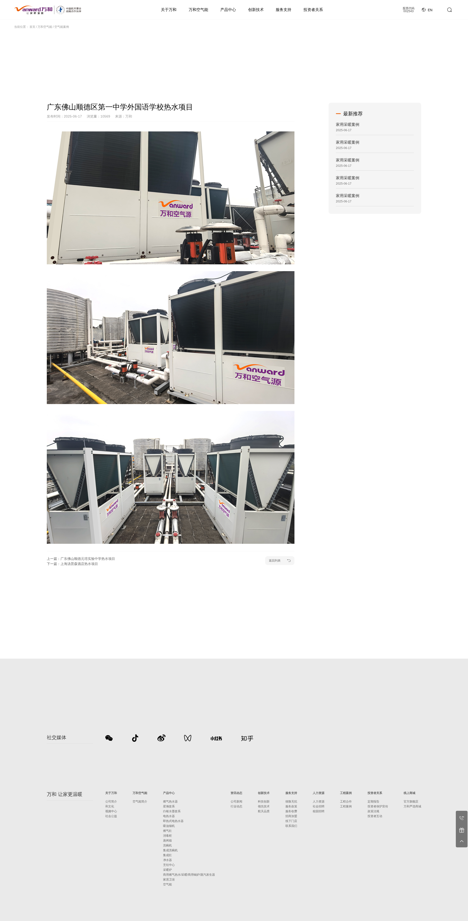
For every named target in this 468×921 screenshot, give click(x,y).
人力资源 (318, 793)
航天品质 (264, 811)
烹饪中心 (169, 865)
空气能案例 (61, 27)
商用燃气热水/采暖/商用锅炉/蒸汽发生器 (189, 874)
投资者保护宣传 (378, 806)
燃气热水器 (170, 801)
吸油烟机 (169, 826)
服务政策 (291, 806)
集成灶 (167, 855)
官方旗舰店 (411, 801)
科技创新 (264, 801)
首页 (32, 27)
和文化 (109, 806)
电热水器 (169, 816)
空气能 (167, 884)
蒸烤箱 (167, 840)
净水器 (167, 860)
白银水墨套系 (172, 811)
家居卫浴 (169, 879)
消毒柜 (167, 835)
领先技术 (264, 806)
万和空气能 (198, 10)
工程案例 (346, 793)
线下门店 (291, 821)
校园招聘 (318, 811)
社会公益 (111, 816)
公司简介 (111, 801)
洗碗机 (167, 845)
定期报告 (373, 801)
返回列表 (275, 560)
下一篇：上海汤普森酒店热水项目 (72, 564)
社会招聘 (318, 806)
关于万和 (168, 10)
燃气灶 (167, 830)
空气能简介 (140, 801)
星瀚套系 (169, 806)
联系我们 (291, 826)
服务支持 (283, 10)
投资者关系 (313, 10)
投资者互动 (375, 816)
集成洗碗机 (170, 850)
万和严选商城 (412, 806)
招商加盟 (291, 816)
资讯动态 (236, 793)
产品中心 (228, 10)
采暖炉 (167, 869)
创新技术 (256, 10)
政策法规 (373, 811)
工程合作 (346, 801)
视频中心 (111, 811)
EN (429, 10)
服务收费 (291, 811)
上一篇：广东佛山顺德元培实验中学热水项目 (81, 559)
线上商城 (409, 793)
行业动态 (236, 806)
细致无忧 (291, 801)
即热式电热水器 (173, 821)
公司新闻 (236, 801)
